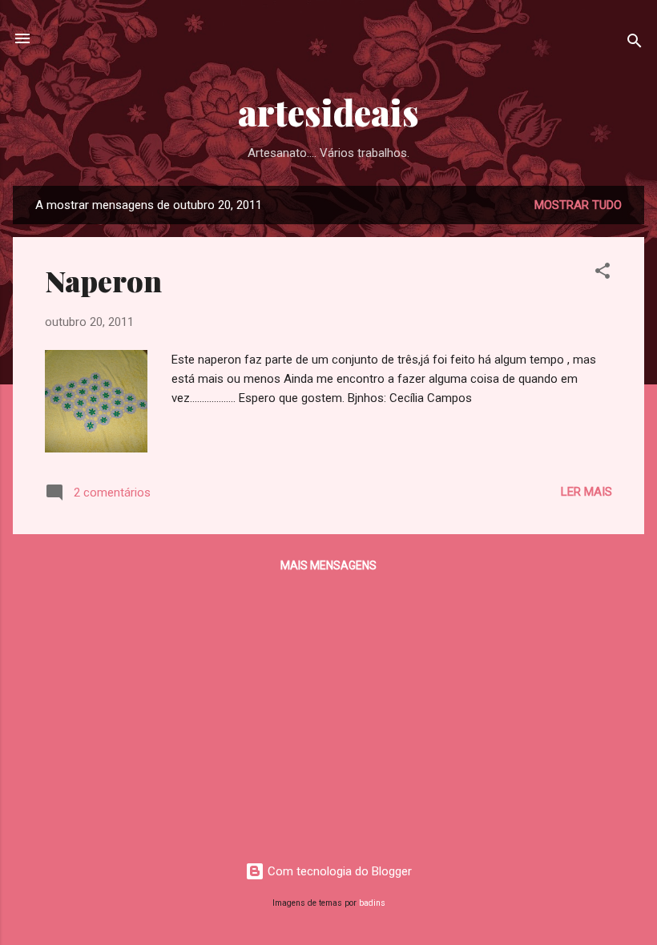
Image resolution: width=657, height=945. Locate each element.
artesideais (328, 111)
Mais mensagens (328, 565)
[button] (602, 273)
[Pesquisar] (634, 43)
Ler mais (586, 492)
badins (372, 903)
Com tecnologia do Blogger (338, 871)
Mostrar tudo (578, 205)
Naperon (103, 280)
